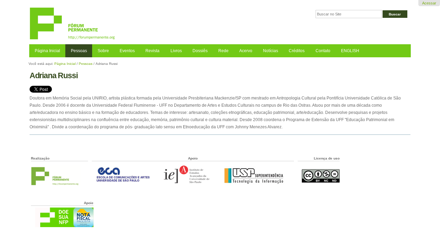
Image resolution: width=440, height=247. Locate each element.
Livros (176, 50)
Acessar (429, 3)
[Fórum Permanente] (124, 23)
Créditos (297, 50)
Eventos (127, 50)
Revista (152, 50)
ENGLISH (350, 50)
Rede (223, 50)
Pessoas (79, 50)
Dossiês (200, 50)
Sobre (103, 50)
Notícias (270, 50)
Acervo (245, 50)
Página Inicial (47, 50)
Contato (323, 50)
